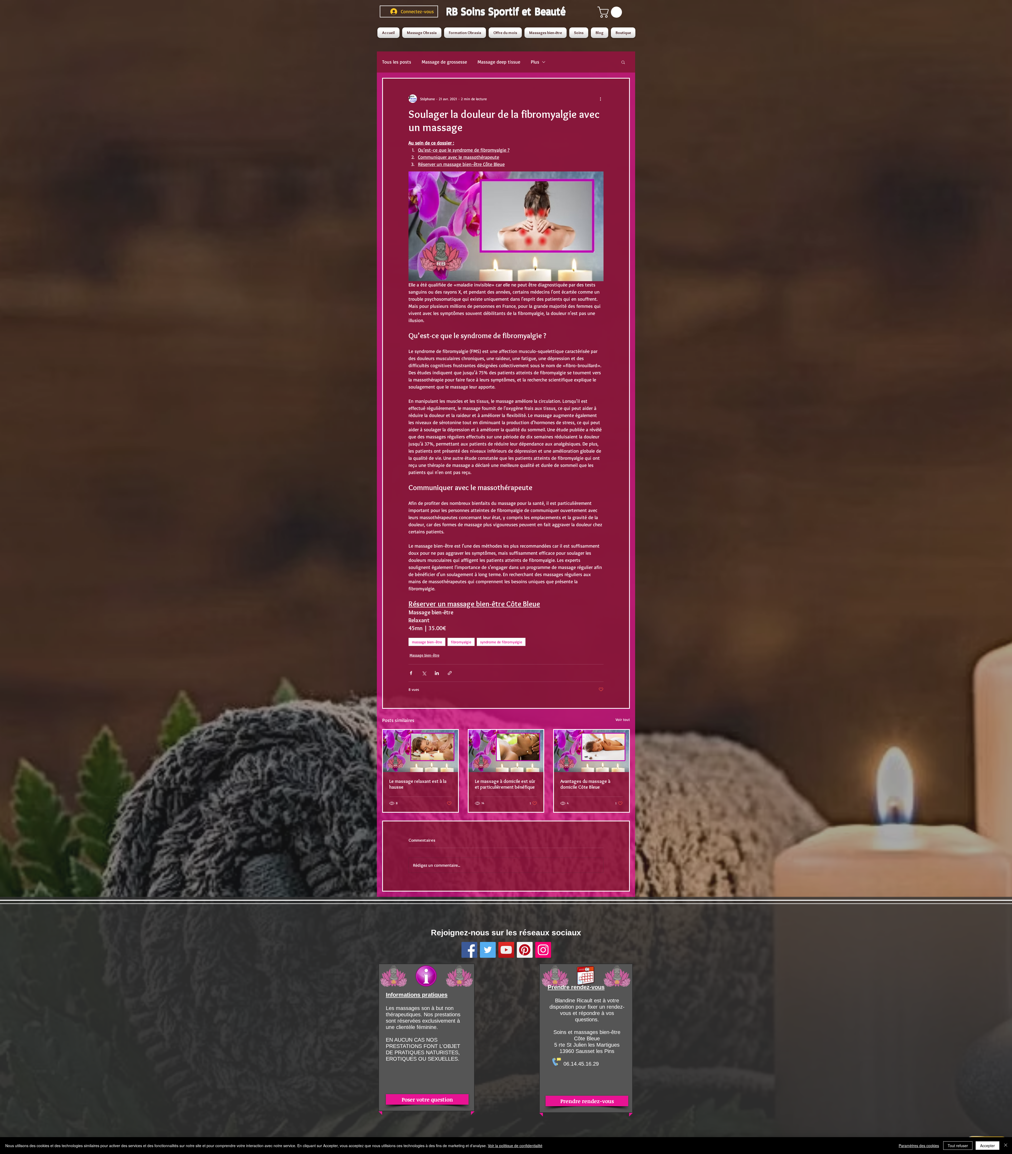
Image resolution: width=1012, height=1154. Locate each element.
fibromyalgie (461, 642)
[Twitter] (488, 950)
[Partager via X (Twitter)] (423, 673)
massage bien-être (427, 642)
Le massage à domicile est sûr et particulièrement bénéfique (505, 784)
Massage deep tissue (499, 62)
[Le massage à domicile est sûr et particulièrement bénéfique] (506, 751)
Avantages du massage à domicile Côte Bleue (585, 784)
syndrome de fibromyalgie (501, 642)
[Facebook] (469, 950)
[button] (611, 12)
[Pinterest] (525, 950)
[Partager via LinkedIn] (436, 673)
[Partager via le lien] (449, 673)
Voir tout (623, 719)
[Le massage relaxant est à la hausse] (420, 751)
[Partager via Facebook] (410, 673)
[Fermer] (1006, 1145)
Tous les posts (396, 62)
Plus (535, 62)
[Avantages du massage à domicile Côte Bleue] (591, 751)
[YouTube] (506, 950)
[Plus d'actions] (600, 98)
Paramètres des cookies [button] (919, 1145)
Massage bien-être (424, 655)
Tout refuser (958, 1145)
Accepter (987, 1145)
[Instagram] (543, 950)
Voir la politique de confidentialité (515, 1145)
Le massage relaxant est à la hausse (417, 784)
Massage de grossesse (444, 62)
